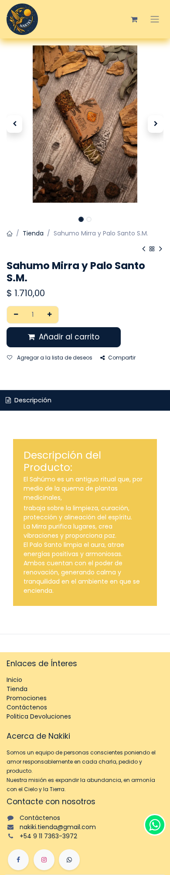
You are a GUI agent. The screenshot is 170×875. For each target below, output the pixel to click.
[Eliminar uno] (16, 315)
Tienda (33, 233)
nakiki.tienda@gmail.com (58, 827)
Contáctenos (27, 707)
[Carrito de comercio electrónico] (134, 19)
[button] (14, 124)
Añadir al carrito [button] (68, 337)
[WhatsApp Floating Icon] (155, 825)
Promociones (27, 698)
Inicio (14, 679)
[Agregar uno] (50, 315)
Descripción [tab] (32, 400)
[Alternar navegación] (154, 19)
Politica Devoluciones (39, 716)
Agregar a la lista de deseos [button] (54, 357)
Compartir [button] (122, 357)
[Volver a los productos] (152, 249)
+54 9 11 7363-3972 (48, 836)
